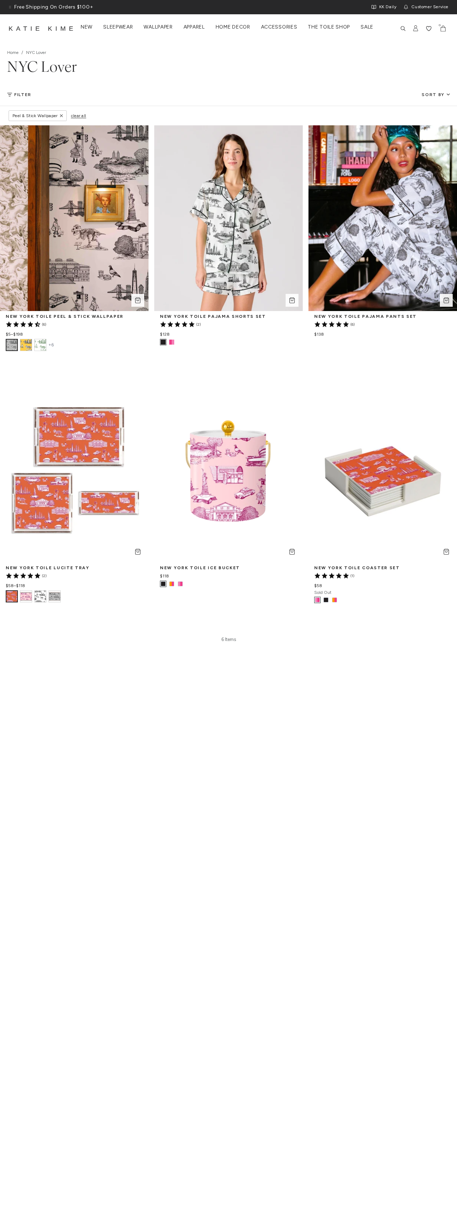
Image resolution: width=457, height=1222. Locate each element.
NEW (86, 27)
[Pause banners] (10, 7)
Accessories (279, 27)
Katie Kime (42, 28)
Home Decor (233, 27)
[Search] (403, 28)
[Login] (416, 28)
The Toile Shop (329, 27)
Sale (367, 27)
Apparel (194, 27)
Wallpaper (158, 27)
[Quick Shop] (137, 300)
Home (13, 52)
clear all (78, 115)
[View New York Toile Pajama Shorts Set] (172, 342)
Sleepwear (118, 27)
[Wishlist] (429, 28)
